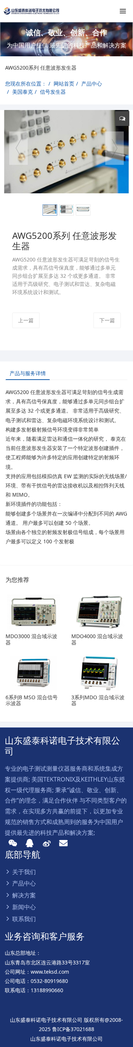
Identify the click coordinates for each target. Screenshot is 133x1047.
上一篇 (26, 320)
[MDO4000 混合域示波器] (99, 612)
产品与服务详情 (28, 373)
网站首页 (64, 83)
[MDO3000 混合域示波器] (34, 612)
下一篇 (107, 320)
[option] (66, 39)
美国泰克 (22, 91)
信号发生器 (53, 91)
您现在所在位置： (26, 83)
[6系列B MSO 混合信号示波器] (34, 673)
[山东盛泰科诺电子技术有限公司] (31, 11)
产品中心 (91, 83)
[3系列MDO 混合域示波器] (99, 673)
